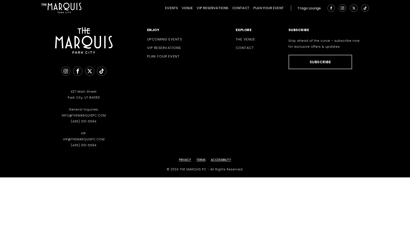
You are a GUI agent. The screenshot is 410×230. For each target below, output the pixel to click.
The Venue (245, 39)
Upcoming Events (164, 39)
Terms (201, 160)
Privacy (185, 160)
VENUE (187, 8)
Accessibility (221, 160)
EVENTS (171, 8)
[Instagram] (342, 8)
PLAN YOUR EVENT (268, 8)
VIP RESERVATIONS (212, 8)
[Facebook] (331, 8)
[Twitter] (354, 8)
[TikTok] (365, 8)
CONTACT (240, 8)
